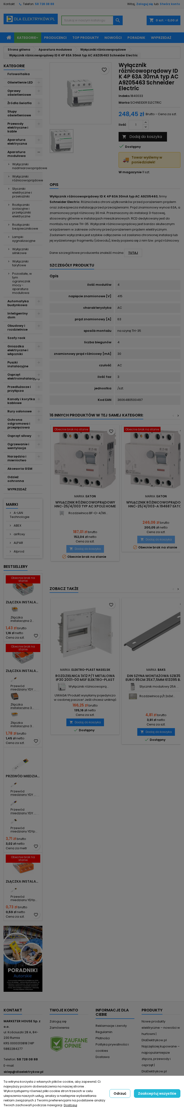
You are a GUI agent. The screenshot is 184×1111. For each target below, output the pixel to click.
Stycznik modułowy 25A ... (159, 686)
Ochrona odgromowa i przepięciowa (18, 423)
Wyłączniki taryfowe (20, 263)
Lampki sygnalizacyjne (23, 239)
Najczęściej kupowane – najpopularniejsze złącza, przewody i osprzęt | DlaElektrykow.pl (161, 1059)
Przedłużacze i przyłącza (19, 389)
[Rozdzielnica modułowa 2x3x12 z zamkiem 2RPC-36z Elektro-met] (133, 696)
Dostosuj (70, 1105)
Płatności (103, 1038)
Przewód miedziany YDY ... (23, 688)
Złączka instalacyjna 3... (22, 706)
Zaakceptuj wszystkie (157, 1093)
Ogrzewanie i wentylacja (18, 446)
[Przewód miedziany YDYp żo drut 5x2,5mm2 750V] (15, 820)
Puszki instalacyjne (17, 364)
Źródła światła (19, 103)
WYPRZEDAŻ (16, 489)
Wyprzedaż (161, 37)
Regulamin (104, 1032)
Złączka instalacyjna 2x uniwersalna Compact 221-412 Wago (23, 602)
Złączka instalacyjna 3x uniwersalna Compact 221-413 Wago (23, 671)
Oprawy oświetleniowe (19, 93)
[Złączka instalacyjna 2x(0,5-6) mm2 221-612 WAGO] (15, 609)
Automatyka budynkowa (18, 303)
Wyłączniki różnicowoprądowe (27, 178)
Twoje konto (64, 1010)
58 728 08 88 (44, 4)
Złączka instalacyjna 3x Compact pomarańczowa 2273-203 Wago (23, 881)
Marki (12, 504)
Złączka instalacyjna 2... (22, 619)
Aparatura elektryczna (17, 141)
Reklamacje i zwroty (111, 1025)
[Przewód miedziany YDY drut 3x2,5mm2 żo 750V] (15, 783)
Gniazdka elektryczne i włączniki (17, 350)
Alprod (18, 551)
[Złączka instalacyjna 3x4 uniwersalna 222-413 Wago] (15, 696)
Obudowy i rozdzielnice (17, 327)
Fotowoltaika (18, 74)
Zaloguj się (144, 4)
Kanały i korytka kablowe (21, 401)
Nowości (113, 37)
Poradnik (136, 37)
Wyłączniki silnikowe (20, 251)
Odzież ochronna (15, 479)
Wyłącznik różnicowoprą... (89, 686)
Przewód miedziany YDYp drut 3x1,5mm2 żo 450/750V (23, 776)
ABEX (17, 525)
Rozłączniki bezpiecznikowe (25, 226)
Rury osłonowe (19, 411)
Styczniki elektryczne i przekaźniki (22, 192)
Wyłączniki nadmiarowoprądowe (27, 166)
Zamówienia (59, 1027)
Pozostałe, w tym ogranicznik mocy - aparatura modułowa (22, 283)
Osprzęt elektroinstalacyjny (23, 376)
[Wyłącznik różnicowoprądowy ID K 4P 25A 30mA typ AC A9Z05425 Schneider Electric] (62, 687)
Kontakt (9, 4)
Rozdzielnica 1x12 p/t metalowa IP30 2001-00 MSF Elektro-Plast (85, 677)
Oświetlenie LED (20, 82)
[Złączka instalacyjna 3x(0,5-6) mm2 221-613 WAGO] (15, 714)
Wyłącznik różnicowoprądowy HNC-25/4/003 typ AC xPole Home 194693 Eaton (85, 506)
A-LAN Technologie (19, 515)
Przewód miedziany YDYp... (24, 830)
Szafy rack (16, 338)
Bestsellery (16, 566)
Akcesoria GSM (19, 468)
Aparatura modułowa (16, 154)
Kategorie (26, 37)
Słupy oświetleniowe (19, 113)
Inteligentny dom (17, 315)
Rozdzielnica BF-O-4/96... (88, 513)
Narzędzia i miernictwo (16, 458)
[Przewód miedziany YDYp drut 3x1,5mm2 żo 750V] (15, 888)
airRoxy (19, 534)
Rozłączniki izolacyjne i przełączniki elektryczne (21, 210)
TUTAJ (133, 253)
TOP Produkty (85, 37)
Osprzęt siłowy (19, 436)
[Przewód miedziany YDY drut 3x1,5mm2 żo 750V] (15, 678)
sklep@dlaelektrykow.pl (23, 1071)
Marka (124, 103)
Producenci (55, 37)
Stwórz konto (170, 4)
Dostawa (102, 1057)
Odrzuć (120, 1093)
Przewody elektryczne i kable (17, 127)
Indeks (124, 96)
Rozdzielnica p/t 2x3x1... (157, 696)
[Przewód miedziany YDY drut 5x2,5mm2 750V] (15, 801)
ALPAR (18, 543)
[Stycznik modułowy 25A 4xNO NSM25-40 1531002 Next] (133, 687)
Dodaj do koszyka (142, 136)
